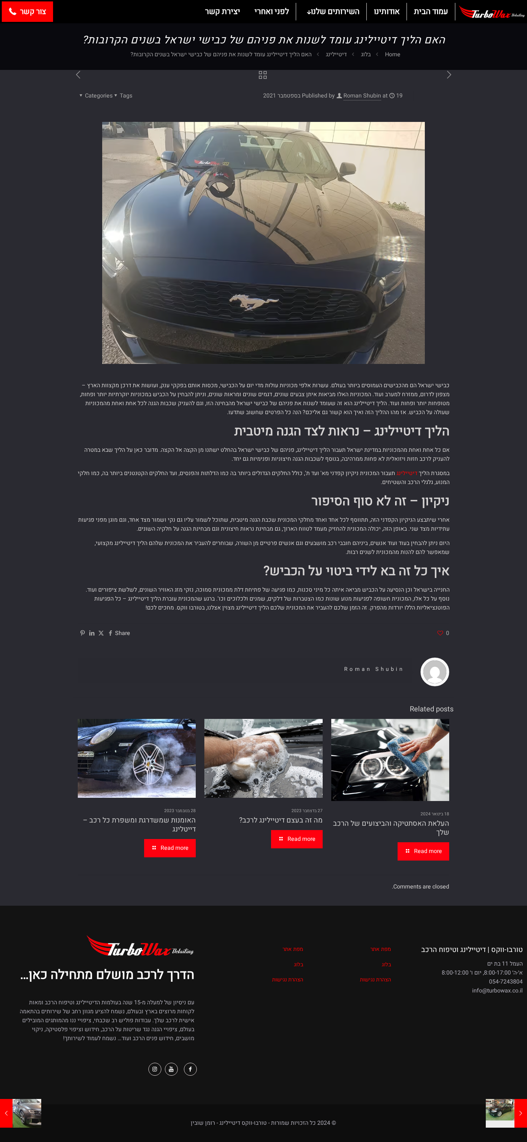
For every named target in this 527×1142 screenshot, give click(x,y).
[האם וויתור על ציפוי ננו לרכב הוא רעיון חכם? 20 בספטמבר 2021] (20, 1113)
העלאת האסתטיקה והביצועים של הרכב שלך (391, 828)
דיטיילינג (336, 54)
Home (392, 54)
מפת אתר (380, 949)
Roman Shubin (362, 95)
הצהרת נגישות (375, 980)
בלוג (366, 54)
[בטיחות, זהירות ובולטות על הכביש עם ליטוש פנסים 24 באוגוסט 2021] (506, 1113)
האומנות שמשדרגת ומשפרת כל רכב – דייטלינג (139, 824)
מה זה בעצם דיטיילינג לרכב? (281, 820)
